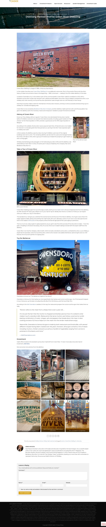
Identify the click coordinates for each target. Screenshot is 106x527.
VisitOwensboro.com (28, 335)
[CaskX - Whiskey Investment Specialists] (16, 3)
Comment (22, 470)
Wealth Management (79, 3)
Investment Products (45, 3)
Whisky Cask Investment (59, 14)
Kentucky (79, 441)
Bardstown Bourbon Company (43, 109)
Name (21, 482)
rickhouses (31, 220)
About (35, 3)
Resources (67, 3)
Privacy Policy (59, 525)
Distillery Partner (45, 14)
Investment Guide (92, 3)
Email (44, 482)
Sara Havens (60, 21)
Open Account (58, 3)
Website (68, 482)
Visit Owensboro (31, 304)
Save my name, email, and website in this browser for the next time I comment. (42, 489)
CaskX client (60, 210)
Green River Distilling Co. (40, 91)
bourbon (63, 441)
